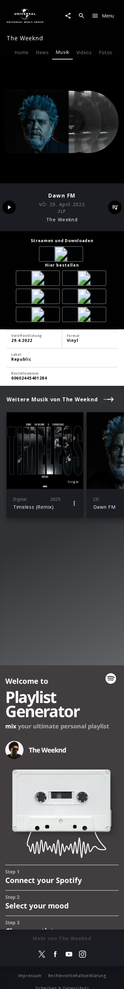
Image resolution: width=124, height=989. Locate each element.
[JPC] (85, 279)
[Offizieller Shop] (39, 315)
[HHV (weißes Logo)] (85, 315)
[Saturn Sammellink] (85, 297)
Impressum (30, 975)
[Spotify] (62, 255)
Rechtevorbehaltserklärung (77, 975)
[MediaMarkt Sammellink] (39, 297)
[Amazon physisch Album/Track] (39, 279)
